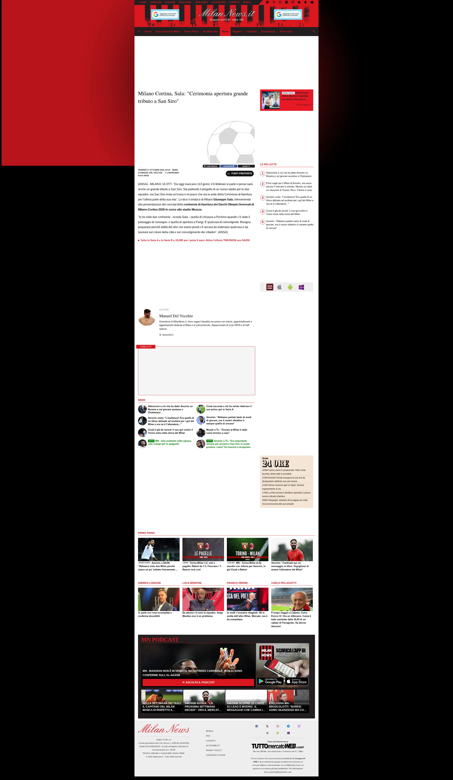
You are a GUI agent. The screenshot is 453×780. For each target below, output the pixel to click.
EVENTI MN (155, 2)
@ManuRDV (173, 173)
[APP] (270, 286)
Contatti (211, 741)
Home (143, 2)
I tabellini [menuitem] (251, 31)
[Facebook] (267, 2)
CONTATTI (234, 2)
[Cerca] (314, 31)
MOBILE (247, 2)
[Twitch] (293, 2)
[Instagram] (280, 2)
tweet (245, 166)
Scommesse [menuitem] (268, 31)
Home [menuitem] (148, 31)
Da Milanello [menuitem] (210, 31)
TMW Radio (201, 2)
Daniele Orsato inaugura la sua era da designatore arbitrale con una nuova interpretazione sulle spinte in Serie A (283, 481)
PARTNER (170, 2)
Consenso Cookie (215, 755)
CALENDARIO (218, 2)
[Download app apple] (299, 2)
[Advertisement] (286, 316)
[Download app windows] (311, 2)
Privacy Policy (214, 750)
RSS (208, 736)
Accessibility (213, 745)
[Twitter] (273, 2)
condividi (228, 166)
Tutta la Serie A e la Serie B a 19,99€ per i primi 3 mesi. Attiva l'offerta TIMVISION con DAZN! (195, 240)
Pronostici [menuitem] (286, 31)
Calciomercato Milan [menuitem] (168, 31)
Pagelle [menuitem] (237, 31)
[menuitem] (139, 31)
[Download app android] (305, 2)
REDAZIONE (185, 2)
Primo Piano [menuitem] (191, 31)
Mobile (209, 731)
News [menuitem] (225, 31)
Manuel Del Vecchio (151, 173)
